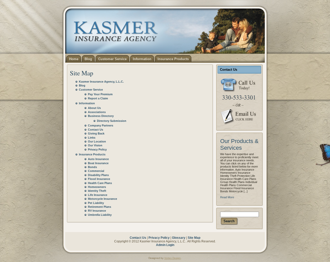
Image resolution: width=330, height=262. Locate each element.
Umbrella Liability (100, 214)
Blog (82, 85)
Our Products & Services (239, 144)
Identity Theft (97, 190)
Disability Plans (98, 175)
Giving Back (96, 133)
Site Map (81, 73)
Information (87, 103)
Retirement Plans (99, 206)
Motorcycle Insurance (102, 198)
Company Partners (100, 125)
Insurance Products (92, 154)
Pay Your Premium (100, 94)
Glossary (178, 238)
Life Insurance (97, 194)
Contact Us (95, 129)
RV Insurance (97, 210)
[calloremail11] (239, 101)
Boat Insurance (98, 163)
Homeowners (97, 186)
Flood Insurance (99, 178)
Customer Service (91, 89)
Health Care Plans (100, 183)
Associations (97, 112)
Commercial (96, 170)
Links (91, 137)
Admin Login (165, 245)
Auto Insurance (98, 159)
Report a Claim (98, 98)
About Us (94, 107)
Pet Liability (96, 202)
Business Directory (101, 115)
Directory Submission (111, 120)
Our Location (97, 141)
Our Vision (95, 145)
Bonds (92, 167)
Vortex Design (172, 258)
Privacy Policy (97, 149)
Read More (227, 197)
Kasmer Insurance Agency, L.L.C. (101, 81)
